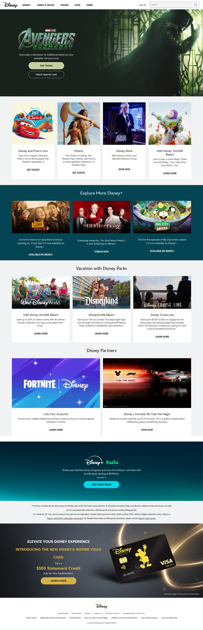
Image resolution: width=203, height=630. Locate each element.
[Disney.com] (10, 5)
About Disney (63, 613)
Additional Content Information (53, 618)
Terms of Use (31, 618)
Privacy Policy (75, 618)
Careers (87, 613)
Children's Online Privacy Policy (124, 618)
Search (195, 5)
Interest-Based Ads (169, 618)
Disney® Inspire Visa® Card (134, 613)
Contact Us (98, 613)
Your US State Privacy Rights (96, 618)
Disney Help (76, 613)
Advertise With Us (113, 613)
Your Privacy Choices (149, 618)
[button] (144, 5)
